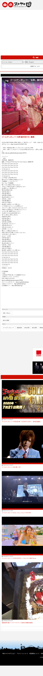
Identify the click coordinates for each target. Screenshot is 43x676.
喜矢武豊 (26, 327)
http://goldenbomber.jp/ (20, 284)
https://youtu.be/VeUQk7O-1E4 (19, 144)
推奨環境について (34, 653)
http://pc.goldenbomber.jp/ (22, 282)
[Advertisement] (21, 31)
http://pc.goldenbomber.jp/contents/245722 (16, 153)
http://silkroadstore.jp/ (17, 285)
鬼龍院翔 (19, 327)
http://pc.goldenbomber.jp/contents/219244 (12, 280)
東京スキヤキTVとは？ (9, 653)
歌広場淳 (34, 327)
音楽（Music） (7, 313)
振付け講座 (6, 320)
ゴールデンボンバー (8, 327)
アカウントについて (22, 653)
